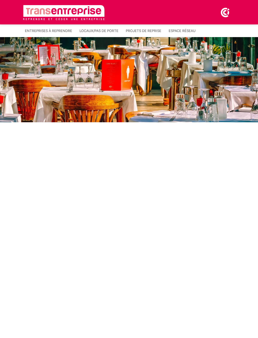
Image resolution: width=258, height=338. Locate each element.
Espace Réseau (181, 31)
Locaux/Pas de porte (98, 31)
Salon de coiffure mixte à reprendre (165, 308)
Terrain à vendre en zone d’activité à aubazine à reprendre (175, 270)
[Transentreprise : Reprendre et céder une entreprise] (63, 12)
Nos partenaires (129, 222)
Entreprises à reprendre (48, 31)
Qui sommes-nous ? (199, 222)
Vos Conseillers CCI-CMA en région (59, 225)
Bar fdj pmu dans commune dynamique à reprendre (179, 290)
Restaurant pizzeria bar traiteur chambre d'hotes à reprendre (71, 323)
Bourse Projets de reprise (199, 175)
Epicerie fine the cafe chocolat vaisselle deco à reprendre (174, 328)
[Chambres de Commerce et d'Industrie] (207, 12)
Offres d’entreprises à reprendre (59, 175)
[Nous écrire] (234, 32)
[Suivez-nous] (224, 32)
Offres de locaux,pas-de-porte (129, 175)
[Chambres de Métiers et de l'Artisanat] (225, 12)
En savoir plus (116, 329)
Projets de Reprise (143, 31)
